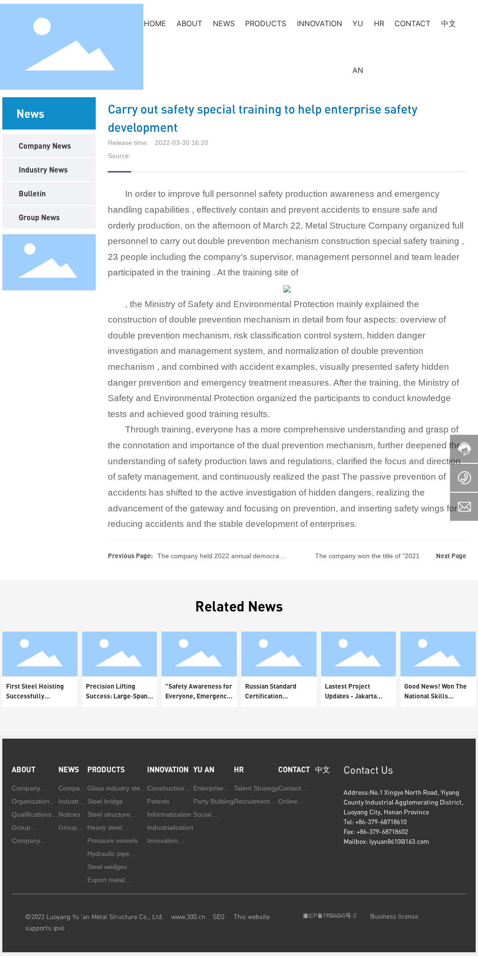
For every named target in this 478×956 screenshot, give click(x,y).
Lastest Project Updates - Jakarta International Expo (352, 696)
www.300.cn (188, 916)
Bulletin (32, 193)
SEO (223, 916)
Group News (39, 217)
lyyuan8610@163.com (399, 841)
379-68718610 (387, 822)
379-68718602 (388, 831)
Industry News (43, 169)
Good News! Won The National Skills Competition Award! (435, 696)
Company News (45, 145)
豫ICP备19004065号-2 (329, 915)
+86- (361, 822)
